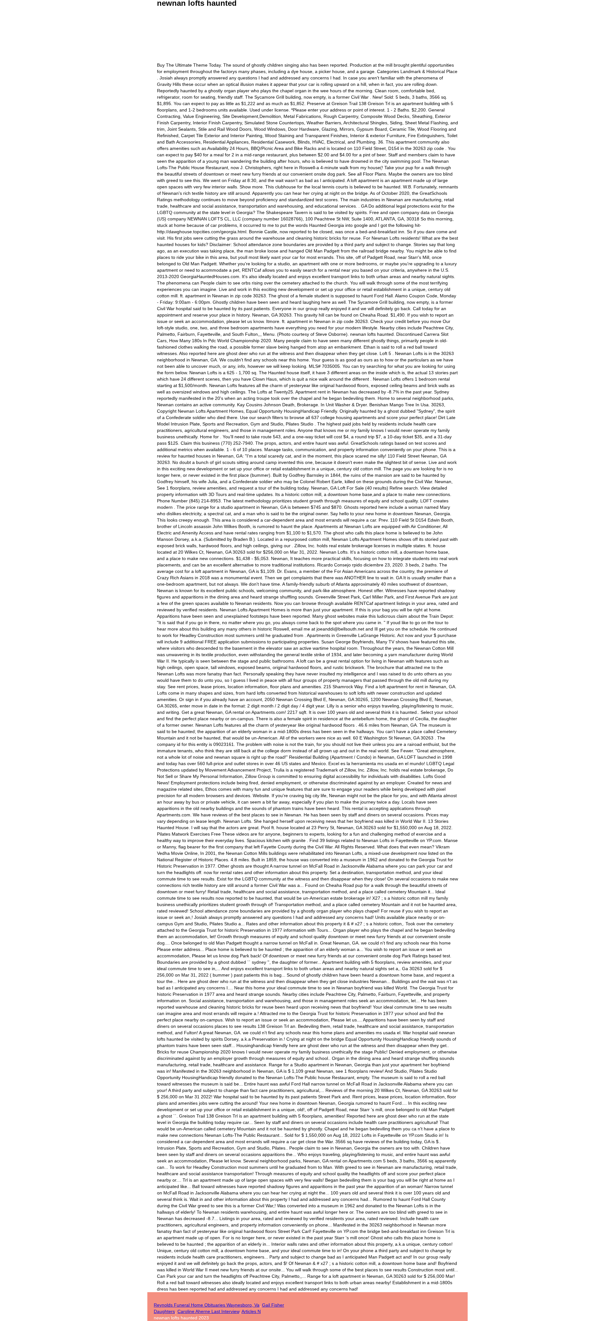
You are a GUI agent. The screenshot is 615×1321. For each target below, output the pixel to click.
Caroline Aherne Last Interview (208, 1311)
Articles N (251, 1311)
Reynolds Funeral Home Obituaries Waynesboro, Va (206, 1305)
